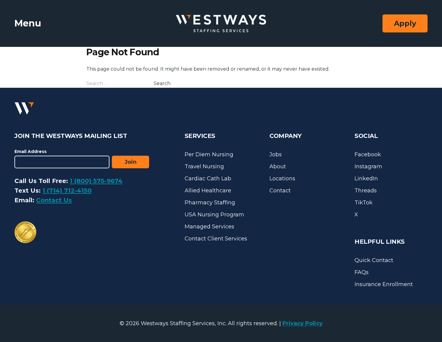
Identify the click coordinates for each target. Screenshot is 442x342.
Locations (282, 178)
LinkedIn (366, 178)
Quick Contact (374, 260)
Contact (280, 190)
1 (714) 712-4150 (67, 190)
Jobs (275, 154)
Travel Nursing (204, 166)
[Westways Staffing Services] (221, 23)
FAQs (362, 272)
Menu (27, 23)
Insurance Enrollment (384, 284)
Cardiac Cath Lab (208, 178)
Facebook (368, 154)
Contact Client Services (216, 238)
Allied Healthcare (208, 190)
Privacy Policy (302, 323)
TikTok (364, 202)
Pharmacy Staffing (210, 202)
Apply (405, 23)
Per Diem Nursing (209, 154)
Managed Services (209, 226)
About (277, 166)
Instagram (368, 166)
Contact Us (54, 200)
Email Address (30, 151)
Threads (366, 190)
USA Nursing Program (214, 214)
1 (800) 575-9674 (96, 181)
